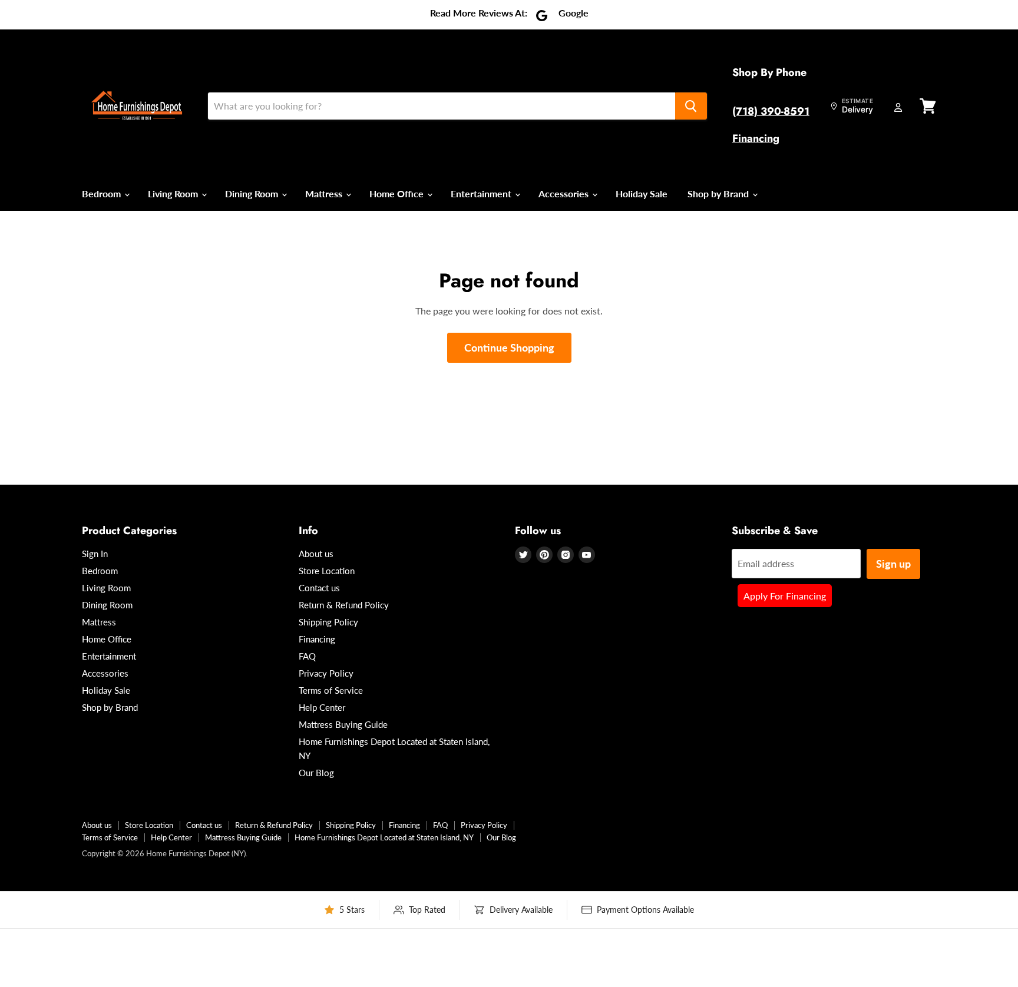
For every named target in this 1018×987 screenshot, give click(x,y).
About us (316, 553)
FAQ (307, 656)
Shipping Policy (328, 622)
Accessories (564, 193)
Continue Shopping (509, 347)
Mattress (325, 193)
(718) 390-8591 (770, 111)
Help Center (322, 707)
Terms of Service (331, 690)
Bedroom (102, 193)
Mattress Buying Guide (343, 724)
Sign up (893, 563)
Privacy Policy (326, 673)
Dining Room (252, 193)
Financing (755, 138)
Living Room (174, 193)
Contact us (319, 587)
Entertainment (482, 193)
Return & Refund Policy (344, 605)
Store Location (327, 570)
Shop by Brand (719, 193)
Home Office (397, 193)
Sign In (95, 553)
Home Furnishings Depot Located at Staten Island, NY (384, 837)
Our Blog (316, 772)
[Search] (691, 106)
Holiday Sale (641, 193)
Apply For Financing (784, 595)
